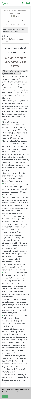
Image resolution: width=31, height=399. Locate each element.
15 (2, 315)
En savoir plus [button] (21, 392)
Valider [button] (5, 396)
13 (2, 272)
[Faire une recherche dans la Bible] (17, 3)
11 (2, 234)
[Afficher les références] (17, 16)
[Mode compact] (19, 16)
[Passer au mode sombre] (22, 3)
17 (2, 355)
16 (2, 328)
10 (2, 216)
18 (2, 374)
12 (2, 250)
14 (2, 299)
